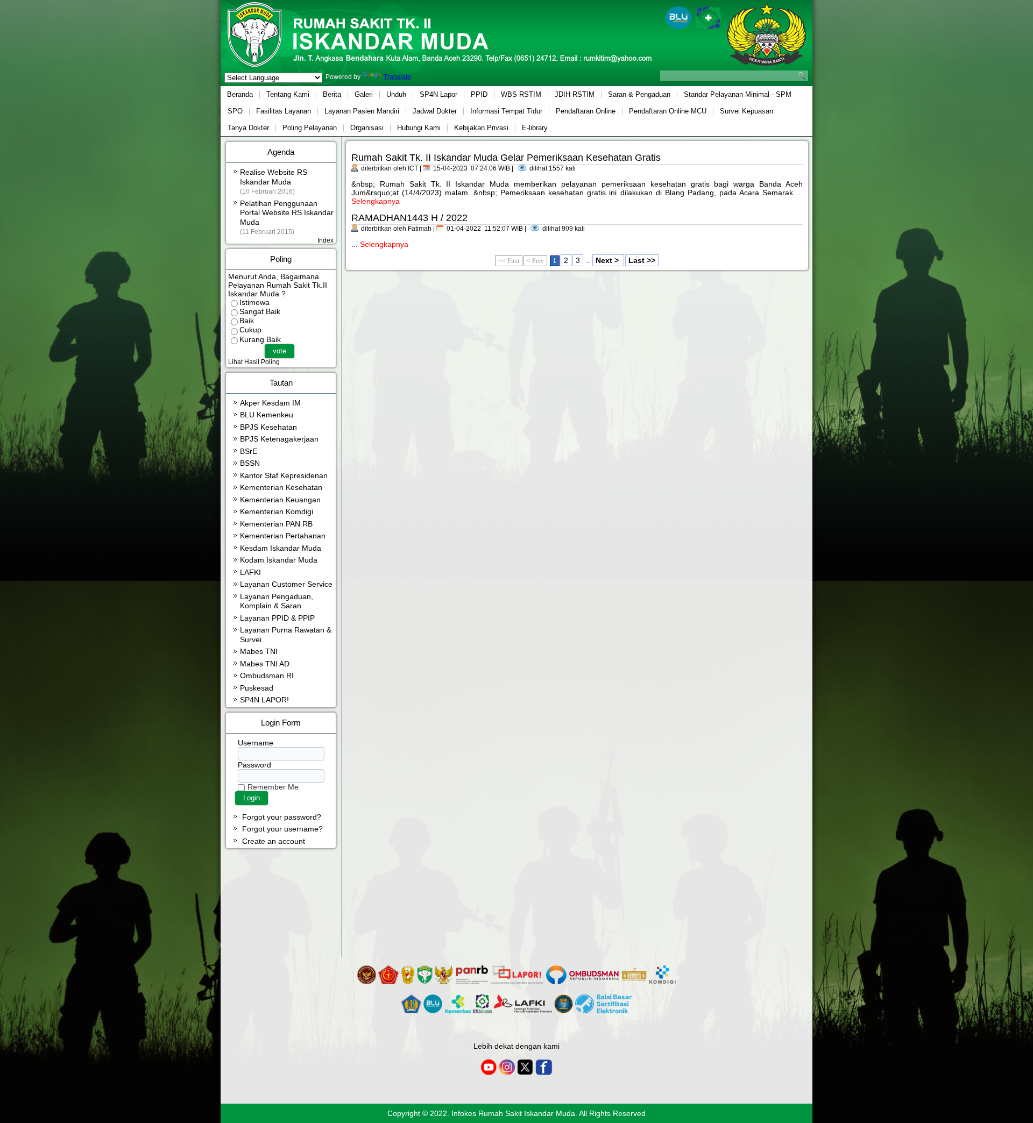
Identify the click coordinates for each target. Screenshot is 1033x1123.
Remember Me (273, 787)
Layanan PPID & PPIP (277, 618)
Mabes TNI (259, 651)
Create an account (273, 841)
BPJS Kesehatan (268, 427)
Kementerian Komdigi (276, 511)
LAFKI (250, 572)
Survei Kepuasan (746, 111)
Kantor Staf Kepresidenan (284, 475)
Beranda (240, 94)
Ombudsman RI (267, 675)
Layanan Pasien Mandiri (361, 111)
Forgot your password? (281, 817)
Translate (397, 77)
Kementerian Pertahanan (283, 535)
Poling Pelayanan (309, 128)
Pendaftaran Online (585, 111)
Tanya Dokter (248, 128)
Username (255, 742)
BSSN (250, 463)
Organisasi (367, 128)
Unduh (396, 94)
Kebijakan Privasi (481, 128)
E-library (535, 128)
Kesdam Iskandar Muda (280, 548)
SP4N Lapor (438, 94)
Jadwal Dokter (435, 111)
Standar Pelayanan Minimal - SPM (737, 94)
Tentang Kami (287, 94)
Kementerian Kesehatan (281, 487)
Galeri (364, 94)
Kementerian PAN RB (276, 524)
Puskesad (256, 688)
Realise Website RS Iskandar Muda (273, 181)
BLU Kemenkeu (266, 414)
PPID (479, 94)
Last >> (641, 260)
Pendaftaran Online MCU (667, 111)
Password (254, 764)
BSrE (248, 451)
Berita (332, 94)
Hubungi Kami (419, 128)
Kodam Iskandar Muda (278, 560)
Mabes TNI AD (264, 663)
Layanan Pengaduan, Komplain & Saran (276, 601)
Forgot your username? (282, 829)
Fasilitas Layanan (283, 111)
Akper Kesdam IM (270, 403)
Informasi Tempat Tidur (506, 111)
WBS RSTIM (521, 94)
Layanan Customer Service (286, 584)
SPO (235, 111)
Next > (608, 260)
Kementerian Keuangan (280, 499)
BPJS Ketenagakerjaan (279, 439)
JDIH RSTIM (575, 94)
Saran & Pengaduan (639, 94)
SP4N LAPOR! (264, 699)
